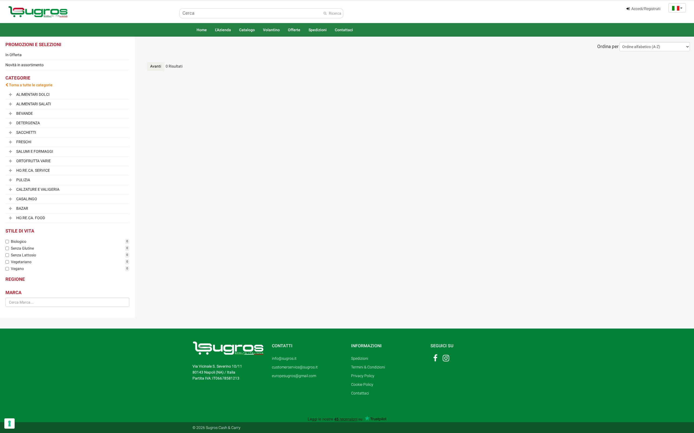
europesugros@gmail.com (294, 376)
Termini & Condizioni (368, 367)
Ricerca (335, 13)
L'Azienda (223, 30)
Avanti (155, 66)
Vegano (17, 268)
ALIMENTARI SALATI (33, 103)
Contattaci (344, 30)
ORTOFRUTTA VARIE (33, 160)
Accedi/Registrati (645, 9)
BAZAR (22, 208)
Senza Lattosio (23, 255)
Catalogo (247, 30)
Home (202, 30)
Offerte (294, 30)
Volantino (271, 30)
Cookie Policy (362, 384)
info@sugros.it (284, 358)
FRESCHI (23, 141)
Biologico (18, 241)
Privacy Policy (362, 376)
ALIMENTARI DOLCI (33, 94)
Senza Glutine (22, 248)
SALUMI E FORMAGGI (34, 151)
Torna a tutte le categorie (30, 85)
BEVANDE (24, 113)
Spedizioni (318, 30)
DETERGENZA (28, 122)
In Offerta (13, 55)
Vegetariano (21, 262)
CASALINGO (26, 198)
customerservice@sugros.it (294, 367)
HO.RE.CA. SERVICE (33, 170)
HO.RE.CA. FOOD (30, 217)
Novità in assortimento (24, 65)
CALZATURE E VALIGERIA (37, 189)
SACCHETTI (26, 132)
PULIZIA (23, 179)
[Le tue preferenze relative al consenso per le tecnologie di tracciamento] (9, 423)
